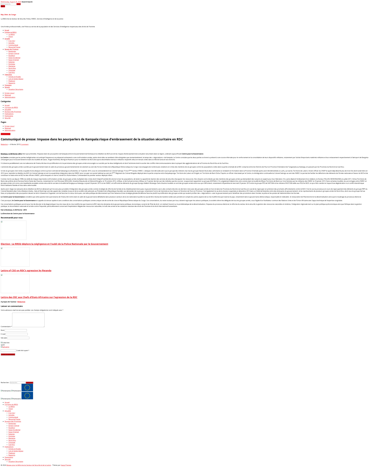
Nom (2, 330)
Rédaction (4, 144)
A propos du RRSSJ (11, 32)
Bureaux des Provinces (11, 49)
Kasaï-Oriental (13, 60)
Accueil (7, 30)
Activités (11, 43)
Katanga (11, 62)
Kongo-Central (13, 53)
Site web (4, 338)
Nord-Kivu (12, 68)
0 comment (24, 144)
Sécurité (7, 87)
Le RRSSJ (11, 34)
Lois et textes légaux (15, 79)
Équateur (11, 56)
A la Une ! (11, 41)
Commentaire (6, 326)
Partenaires (8, 85)
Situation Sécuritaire (15, 89)
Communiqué (13, 45)
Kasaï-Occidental (14, 58)
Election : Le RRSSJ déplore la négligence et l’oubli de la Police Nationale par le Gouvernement (54, 243)
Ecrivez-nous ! (10, 93)
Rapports (11, 83)
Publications (8, 75)
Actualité (7, 39)
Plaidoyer (11, 81)
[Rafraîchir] (5, 347)
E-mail (3, 334)
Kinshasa (11, 64)
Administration (10, 97)
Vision (10, 37)
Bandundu (12, 51)
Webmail (8, 95)
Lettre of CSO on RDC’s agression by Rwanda (26, 270)
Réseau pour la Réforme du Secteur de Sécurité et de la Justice (28, 465)
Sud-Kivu (11, 72)
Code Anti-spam (22, 350)
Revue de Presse (14, 47)
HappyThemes (66, 465)
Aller (18, 4)
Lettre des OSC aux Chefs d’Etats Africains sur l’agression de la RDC (39, 297)
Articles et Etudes (14, 77)
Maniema (11, 66)
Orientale (11, 70)
